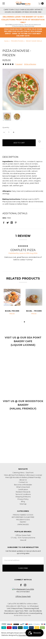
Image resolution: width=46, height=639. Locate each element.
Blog (23, 501)
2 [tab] (24, 321)
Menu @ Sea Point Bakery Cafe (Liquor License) (23, 475)
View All (23, 540)
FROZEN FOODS (23, 520)
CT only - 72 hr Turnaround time (23, 538)
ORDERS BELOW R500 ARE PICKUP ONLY (23, 9)
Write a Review (30, 64)
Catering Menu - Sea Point (23, 473)
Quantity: (5, 127)
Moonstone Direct (26, 635)
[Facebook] (3, 222)
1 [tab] (21, 321)
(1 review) (18, 64)
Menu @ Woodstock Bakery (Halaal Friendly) (23, 477)
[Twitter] (7, 222)
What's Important (23, 487)
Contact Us (23, 482)
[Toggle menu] (3, 3)
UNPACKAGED (23, 524)
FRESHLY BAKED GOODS (23, 515)
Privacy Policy (23, 499)
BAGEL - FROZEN (34, 311)
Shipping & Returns (23, 497)
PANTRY (23, 522)
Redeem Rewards (23, 492)
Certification (23, 489)
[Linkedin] (11, 222)
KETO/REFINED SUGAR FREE (23, 517)
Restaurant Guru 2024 (25, 589)
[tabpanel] (12, 304)
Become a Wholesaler (23, 485)
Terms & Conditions (23, 494)
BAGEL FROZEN (12, 311)
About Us (23, 480)
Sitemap (23, 504)
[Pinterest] (15, 222)
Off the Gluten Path (23, 535)
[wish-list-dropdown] (40, 141)
